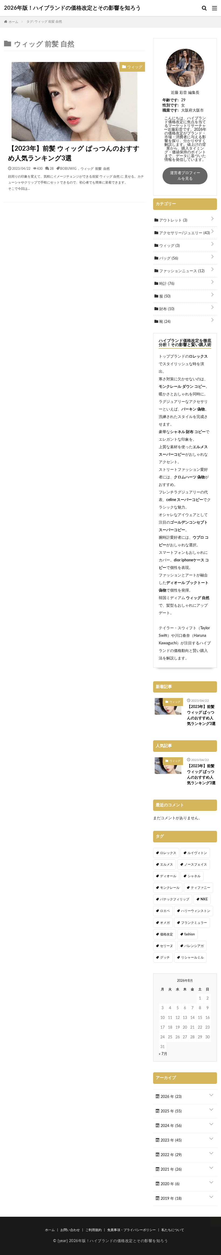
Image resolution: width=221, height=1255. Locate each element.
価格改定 (166, 934)
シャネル (194, 876)
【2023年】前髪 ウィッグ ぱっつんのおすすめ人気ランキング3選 (74, 154)
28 (52, 168)
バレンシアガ (194, 946)
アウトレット (172, 220)
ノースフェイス (195, 864)
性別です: (171, 105)
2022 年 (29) (171, 1155)
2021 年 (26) (171, 1169)
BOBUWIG (68, 168)
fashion (189, 934)
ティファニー (200, 887)
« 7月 (163, 1054)
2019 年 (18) (171, 1199)
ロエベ (165, 910)
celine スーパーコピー (184, 500)
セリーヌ (166, 946)
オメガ (165, 922)
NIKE (204, 899)
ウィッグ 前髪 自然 (95, 168)
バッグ (168, 258)
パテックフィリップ (174, 899)
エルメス (166, 864)
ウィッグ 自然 (197, 598)
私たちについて (172, 1230)
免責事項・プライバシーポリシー (131, 1230)
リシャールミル (192, 957)
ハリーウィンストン (195, 910)
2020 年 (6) (169, 1184)
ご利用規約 (93, 1230)
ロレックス (198, 356)
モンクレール (169, 887)
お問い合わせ (70, 1230)
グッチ (165, 957)
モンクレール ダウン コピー (182, 387)
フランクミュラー (194, 922)
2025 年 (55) (171, 1111)
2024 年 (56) (171, 1126)
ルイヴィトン (197, 853)
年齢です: (171, 100)
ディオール (168, 876)
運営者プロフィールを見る (185, 176)
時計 (166, 284)
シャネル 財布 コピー (188, 432)
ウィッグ (169, 246)
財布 (166, 309)
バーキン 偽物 (193, 409)
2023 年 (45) (171, 1140)
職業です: (171, 110)
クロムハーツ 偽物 (189, 477)
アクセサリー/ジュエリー (184, 233)
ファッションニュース (181, 271)
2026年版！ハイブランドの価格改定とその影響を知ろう (72, 8)
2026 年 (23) (171, 1097)
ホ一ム (50, 1230)
